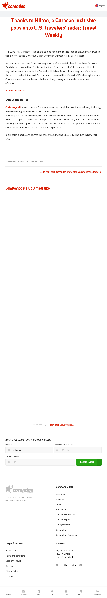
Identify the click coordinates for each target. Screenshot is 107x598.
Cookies (9, 566)
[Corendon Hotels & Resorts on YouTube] (82, 565)
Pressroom (61, 509)
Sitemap (9, 576)
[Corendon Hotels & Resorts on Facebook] (58, 565)
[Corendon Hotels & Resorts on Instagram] (73, 565)
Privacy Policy (11, 571)
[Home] (45, 424)
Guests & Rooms (12, 457)
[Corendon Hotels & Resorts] (13, 5)
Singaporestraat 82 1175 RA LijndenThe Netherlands (64, 553)
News (58, 504)
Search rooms (87, 461)
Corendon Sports (63, 519)
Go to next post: (69, 172)
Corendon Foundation (66, 514)
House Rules (11, 550)
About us (60, 499)
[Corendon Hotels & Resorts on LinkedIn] (66, 565)
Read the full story (15, 90)
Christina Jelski (13, 107)
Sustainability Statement (66, 535)
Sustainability (61, 530)
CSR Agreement (63, 524)
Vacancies (60, 494)
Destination (9, 444)
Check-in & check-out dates (64, 444)
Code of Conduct (13, 560)
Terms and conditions (15, 555)
